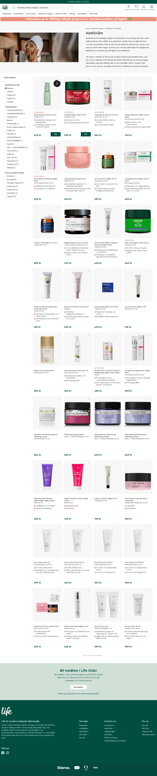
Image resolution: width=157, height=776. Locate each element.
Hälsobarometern (149, 735)
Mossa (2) (10, 144)
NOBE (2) (10, 154)
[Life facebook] (2, 755)
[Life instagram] (7, 755)
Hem (87, 28)
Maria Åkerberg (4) (14, 137)
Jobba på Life (147, 731)
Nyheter (10, 91)
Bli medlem (78, 687)
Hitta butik (108, 728)
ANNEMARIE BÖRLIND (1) (16, 113)
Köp (55, 134)
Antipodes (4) (12, 117)
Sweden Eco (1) (12, 164)
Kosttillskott (83, 728)
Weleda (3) (11, 168)
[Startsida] (5, 7)
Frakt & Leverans (110, 738)
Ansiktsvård (109, 28)
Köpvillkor (108, 735)
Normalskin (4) (12, 193)
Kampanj (10, 102)
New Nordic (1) (12, 151)
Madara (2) (11, 130)
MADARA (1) (11, 134)
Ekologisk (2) (11, 179)
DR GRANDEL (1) (13, 123)
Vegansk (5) (11, 196)
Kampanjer (83, 725)
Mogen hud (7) (12, 189)
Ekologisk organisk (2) (15, 183)
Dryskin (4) (11, 176)
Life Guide (83, 735)
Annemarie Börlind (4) (15, 110)
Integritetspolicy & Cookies (115, 741)
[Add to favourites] (59, 79)
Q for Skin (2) (12, 157)
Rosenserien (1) (12, 161)
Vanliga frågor (109, 731)
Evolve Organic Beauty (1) (16, 127)
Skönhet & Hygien (97, 28)
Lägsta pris (11, 98)
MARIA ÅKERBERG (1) (14, 140)
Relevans (10, 88)
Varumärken (83, 731)
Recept (82, 738)
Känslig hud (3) (12, 186)
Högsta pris (11, 95)
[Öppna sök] (43, 8)
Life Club (145, 728)
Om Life (145, 725)
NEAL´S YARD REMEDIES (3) (17, 147)
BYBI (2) (10, 120)
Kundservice (109, 725)
